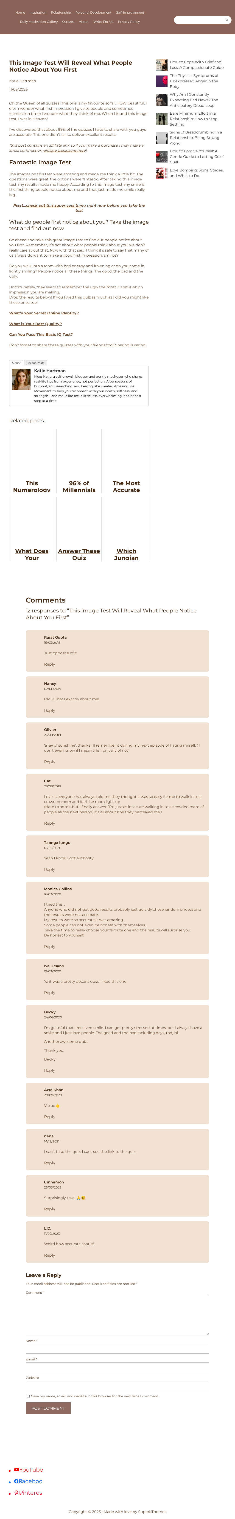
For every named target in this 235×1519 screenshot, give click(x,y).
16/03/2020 (52, 894)
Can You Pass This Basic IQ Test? (41, 334)
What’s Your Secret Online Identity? (44, 313)
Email (31, 1359)
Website (32, 1378)
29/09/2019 (52, 786)
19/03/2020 (52, 971)
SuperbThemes (152, 1512)
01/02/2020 (52, 848)
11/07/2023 (52, 1233)
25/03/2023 (53, 1187)
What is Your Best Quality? (35, 324)
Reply (49, 664)
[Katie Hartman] (21, 388)
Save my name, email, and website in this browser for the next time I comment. (95, 1396)
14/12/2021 (51, 1141)
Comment (35, 1292)
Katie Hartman (50, 370)
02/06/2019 (52, 689)
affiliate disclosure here (65, 150)
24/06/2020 (53, 1017)
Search (227, 20)
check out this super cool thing (56, 205)
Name (31, 1341)
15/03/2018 (52, 642)
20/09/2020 (53, 1095)
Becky (50, 1012)
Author (16, 363)
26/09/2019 (52, 735)
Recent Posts (35, 363)
